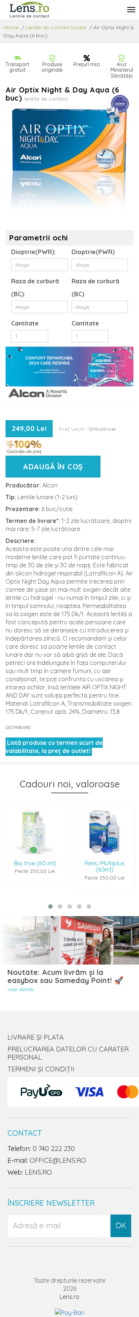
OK (121, 1225)
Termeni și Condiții (41, 1069)
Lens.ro (69, 1296)
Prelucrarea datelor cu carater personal (68, 1053)
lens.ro (38, 1172)
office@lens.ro (58, 1160)
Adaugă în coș (53, 466)
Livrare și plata (35, 1037)
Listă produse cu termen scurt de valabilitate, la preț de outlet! (54, 746)
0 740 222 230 (54, 1148)
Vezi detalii (20, 989)
